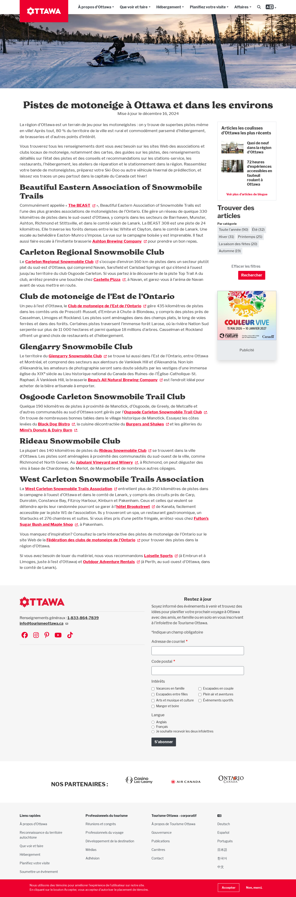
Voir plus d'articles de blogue (247, 194)
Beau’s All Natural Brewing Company (123, 379)
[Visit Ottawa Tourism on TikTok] (70, 635)
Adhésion (92, 858)
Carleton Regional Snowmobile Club (59, 261)
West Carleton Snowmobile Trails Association (68, 488)
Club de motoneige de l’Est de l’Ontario (104, 305)
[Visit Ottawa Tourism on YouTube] (58, 635)
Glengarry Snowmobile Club (75, 355)
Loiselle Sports (158, 555)
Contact (157, 858)
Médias (91, 850)
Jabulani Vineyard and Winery (104, 462)
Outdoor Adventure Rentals (109, 561)
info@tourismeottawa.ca (41, 623)
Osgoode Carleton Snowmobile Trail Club (163, 411)
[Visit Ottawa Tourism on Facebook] (25, 635)
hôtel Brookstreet (133, 506)
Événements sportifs (218, 700)
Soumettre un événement (39, 872)
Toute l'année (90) (233, 229)
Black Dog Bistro (54, 424)
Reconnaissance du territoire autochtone (41, 834)
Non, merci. (254, 887)
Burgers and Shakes (145, 424)
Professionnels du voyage (104, 832)
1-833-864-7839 (83, 618)
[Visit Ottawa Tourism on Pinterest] (47, 635)
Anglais (161, 722)
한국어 (222, 858)
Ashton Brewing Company (117, 241)
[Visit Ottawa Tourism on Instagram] (36, 635)
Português (225, 841)
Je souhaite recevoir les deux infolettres (184, 731)
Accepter (228, 887)
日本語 (222, 850)
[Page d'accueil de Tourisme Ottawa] (44, 11)
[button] (259, 7)
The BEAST (79, 205)
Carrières (158, 850)
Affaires (241, 7)
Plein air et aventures (218, 694)
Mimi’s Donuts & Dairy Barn (46, 430)
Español (223, 832)
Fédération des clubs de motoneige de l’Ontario (90, 539)
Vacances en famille (170, 688)
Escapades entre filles (172, 694)
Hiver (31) (226, 237)
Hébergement (168, 7)
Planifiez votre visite (208, 7)
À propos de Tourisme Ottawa (173, 824)
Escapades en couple (218, 688)
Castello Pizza (106, 279)
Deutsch (223, 824)
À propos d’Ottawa (33, 824)
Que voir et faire (134, 7)
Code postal (161, 661)
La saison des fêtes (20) (238, 244)
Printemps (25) (250, 237)
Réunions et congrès (101, 824)
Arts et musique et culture (175, 700)
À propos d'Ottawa (94, 7)
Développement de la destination (110, 841)
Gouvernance (161, 832)
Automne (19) (230, 251)
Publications (160, 841)
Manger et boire (167, 706)
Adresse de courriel (168, 641)
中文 (220, 867)
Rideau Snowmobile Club (122, 450)
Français (162, 727)
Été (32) (258, 229)
